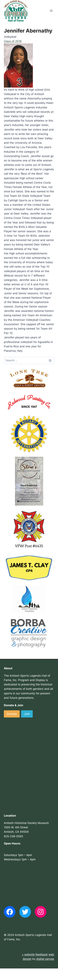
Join (27, 714)
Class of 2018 (12, 41)
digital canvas (45, 958)
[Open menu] (51, 10)
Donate (12, 714)
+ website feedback (35, 954)
